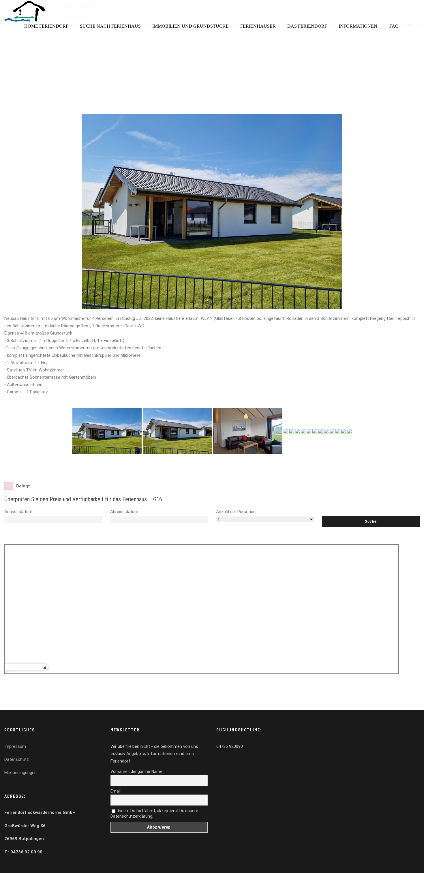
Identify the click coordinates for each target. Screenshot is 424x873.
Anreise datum (18, 511)
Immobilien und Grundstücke (190, 26)
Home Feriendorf (46, 26)
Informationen (358, 26)
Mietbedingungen (20, 772)
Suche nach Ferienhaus (110, 26)
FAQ (394, 26)
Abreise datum (124, 511)
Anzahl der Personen (236, 511)
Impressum (15, 746)
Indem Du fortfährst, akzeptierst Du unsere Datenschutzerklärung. (154, 813)
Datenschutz (16, 759)
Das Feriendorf (307, 26)
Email (115, 791)
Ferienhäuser (258, 26)
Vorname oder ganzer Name (136, 771)
